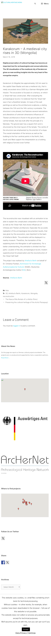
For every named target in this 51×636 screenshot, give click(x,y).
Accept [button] (25, 629)
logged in (16, 326)
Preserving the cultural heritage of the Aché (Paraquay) (26, 302)
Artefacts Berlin (31, 261)
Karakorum (25, 293)
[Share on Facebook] (3, 562)
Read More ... (5, 358)
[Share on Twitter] (7, 562)
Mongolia (34, 293)
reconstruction (8, 296)
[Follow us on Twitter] (46, 283)
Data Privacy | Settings (26, 633)
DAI (23, 270)
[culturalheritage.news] (11, 3)
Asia (7, 290)
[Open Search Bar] (35, 3)
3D (6, 293)
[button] (24, 389)
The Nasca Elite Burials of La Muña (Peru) (21, 299)
